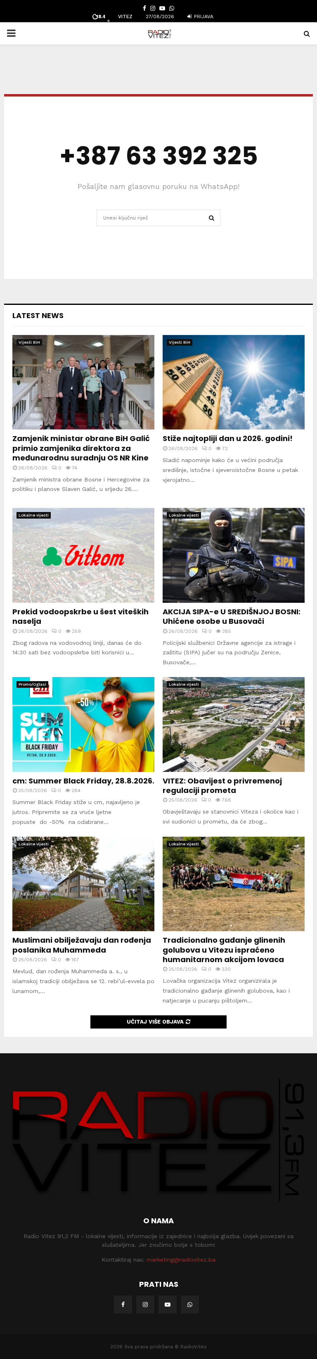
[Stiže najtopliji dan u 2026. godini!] (234, 382)
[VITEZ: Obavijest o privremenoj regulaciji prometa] (234, 724)
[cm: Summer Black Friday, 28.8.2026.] (83, 724)
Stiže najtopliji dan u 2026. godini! (228, 438)
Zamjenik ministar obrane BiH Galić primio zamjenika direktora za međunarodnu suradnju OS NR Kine (81, 448)
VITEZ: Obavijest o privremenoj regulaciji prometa (222, 785)
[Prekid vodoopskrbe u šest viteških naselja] (83, 555)
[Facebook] (123, 1304)
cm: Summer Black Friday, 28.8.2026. (83, 781)
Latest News (38, 315)
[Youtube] (167, 1304)
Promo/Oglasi (32, 684)
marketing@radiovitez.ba (181, 1259)
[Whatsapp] (190, 1304)
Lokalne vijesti (34, 515)
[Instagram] (145, 1304)
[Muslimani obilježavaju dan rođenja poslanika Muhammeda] (83, 884)
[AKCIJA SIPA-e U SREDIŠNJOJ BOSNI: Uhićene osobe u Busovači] (234, 555)
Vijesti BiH (29, 342)
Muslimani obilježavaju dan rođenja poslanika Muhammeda (81, 945)
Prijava (202, 16)
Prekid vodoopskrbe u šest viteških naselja (80, 616)
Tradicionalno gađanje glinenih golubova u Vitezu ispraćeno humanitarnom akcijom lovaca (224, 950)
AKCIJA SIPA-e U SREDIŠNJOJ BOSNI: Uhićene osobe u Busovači (231, 616)
